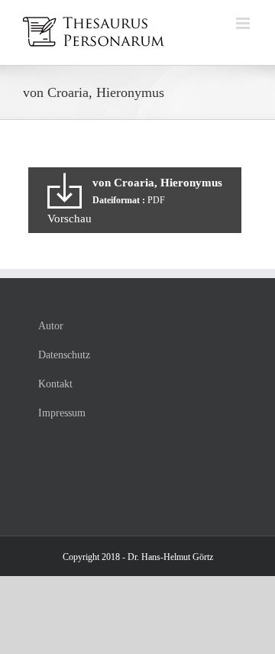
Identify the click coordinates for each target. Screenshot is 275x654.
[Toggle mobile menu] (244, 23)
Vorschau (69, 218)
